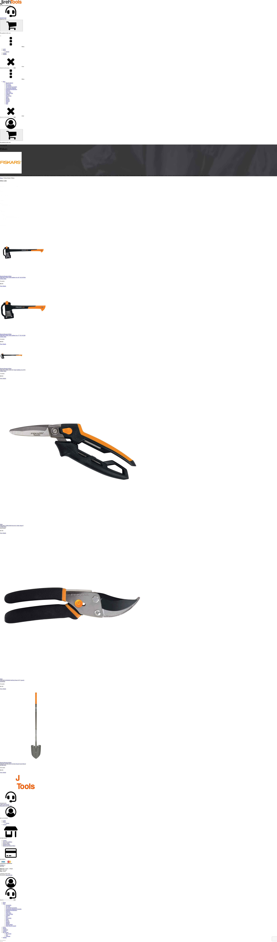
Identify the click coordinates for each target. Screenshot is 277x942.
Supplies (8, 99)
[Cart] (11, 25)
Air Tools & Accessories (11, 86)
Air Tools (8, 906)
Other (7, 102)
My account (5, 932)
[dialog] (138, 907)
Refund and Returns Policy (9, 845)
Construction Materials (11, 88)
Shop (4, 81)
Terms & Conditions (7, 841)
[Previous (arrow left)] (0, 941)
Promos (7, 51)
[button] (140, 195)
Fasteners (8, 90)
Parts (7, 103)
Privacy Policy (6, 843)
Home (1, 178)
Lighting (8, 94)
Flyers (4, 50)
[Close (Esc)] (4, 940)
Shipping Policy (6, 844)
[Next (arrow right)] (2, 941)
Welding (8, 101)
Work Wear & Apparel (11, 925)
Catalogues (5, 929)
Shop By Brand (9, 83)
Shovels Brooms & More (5, 276)
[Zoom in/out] (0, 940)
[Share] (3, 940)
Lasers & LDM (9, 93)
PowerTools (8, 95)
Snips (1, 524)
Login (4, 49)
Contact (4, 53)
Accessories (8, 85)
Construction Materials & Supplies (13, 909)
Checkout (8, 936)
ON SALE (8, 84)
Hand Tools (8, 92)
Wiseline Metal (9, 924)
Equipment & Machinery (11, 89)
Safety (7, 97)
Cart (7, 935)
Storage (7, 98)
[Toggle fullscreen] (2, 940)
